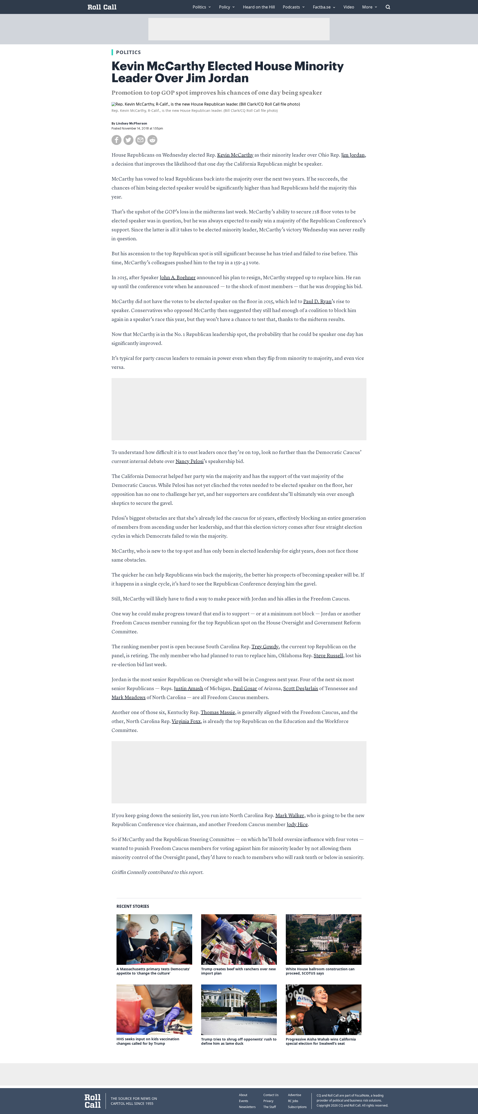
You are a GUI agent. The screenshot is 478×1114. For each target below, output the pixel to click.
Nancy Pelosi (190, 461)
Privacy (268, 1101)
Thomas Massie (218, 712)
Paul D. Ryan (317, 301)
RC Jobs (293, 1101)
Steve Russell (328, 656)
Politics (128, 52)
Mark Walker (289, 815)
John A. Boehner (178, 277)
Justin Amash (188, 688)
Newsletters (247, 1107)
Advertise (294, 1095)
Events (243, 1101)
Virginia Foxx (186, 721)
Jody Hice (297, 824)
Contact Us (271, 1095)
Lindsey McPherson (131, 123)
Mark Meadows (129, 697)
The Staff (269, 1107)
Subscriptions (297, 1107)
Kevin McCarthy (235, 155)
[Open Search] (387, 6)
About (243, 1095)
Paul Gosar (245, 688)
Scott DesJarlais (300, 688)
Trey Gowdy (265, 647)
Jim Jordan (353, 155)
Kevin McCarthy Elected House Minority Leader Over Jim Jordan (228, 72)
